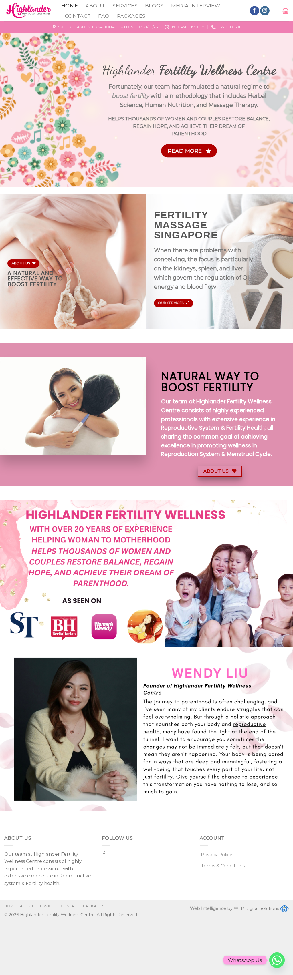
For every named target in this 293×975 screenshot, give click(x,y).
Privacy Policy (216, 854)
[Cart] (285, 11)
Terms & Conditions (223, 866)
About (95, 6)
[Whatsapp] (277, 960)
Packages (131, 16)
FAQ (103, 16)
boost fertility (130, 95)
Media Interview (195, 6)
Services (125, 6)
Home (69, 6)
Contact (78, 16)
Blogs (154, 6)
